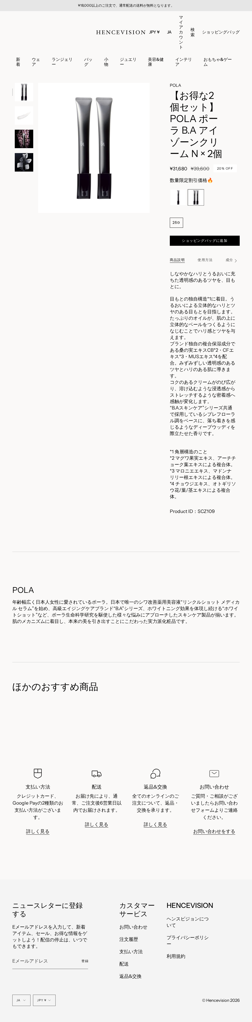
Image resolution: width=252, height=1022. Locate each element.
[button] (192, 32)
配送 (124, 964)
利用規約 (176, 956)
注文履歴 (128, 939)
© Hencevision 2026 (221, 1000)
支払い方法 (131, 951)
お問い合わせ (133, 927)
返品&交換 (130, 976)
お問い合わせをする (214, 831)
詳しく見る (37, 831)
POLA (175, 85)
